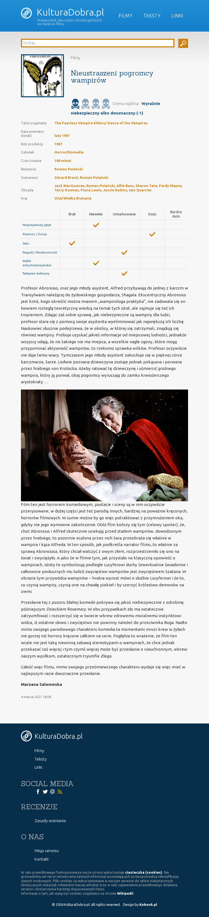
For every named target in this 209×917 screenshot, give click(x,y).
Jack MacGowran (69, 186)
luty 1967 (62, 135)
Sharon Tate (146, 186)
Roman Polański (68, 169)
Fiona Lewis (91, 190)
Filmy (126, 15)
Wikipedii (125, 893)
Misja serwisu (47, 850)
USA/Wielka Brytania (72, 198)
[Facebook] (38, 791)
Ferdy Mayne (170, 186)
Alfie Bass (125, 186)
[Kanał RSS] (60, 791)
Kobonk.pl (148, 904)
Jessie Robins (115, 190)
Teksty (152, 15)
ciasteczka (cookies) (143, 872)
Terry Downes (66, 190)
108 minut (62, 160)
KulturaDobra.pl (69, 12)
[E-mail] (52, 791)
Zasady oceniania (50, 820)
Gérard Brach (66, 177)
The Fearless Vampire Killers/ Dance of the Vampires (101, 123)
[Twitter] (45, 791)
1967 (58, 144)
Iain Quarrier (140, 190)
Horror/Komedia (69, 152)
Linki (177, 15)
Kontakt (42, 859)
